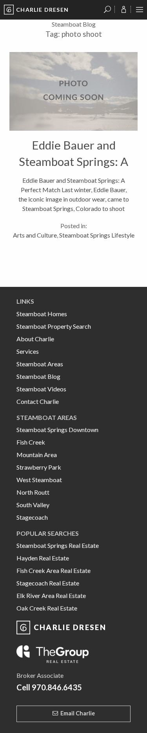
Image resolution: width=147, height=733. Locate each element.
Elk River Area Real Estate (51, 595)
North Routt (32, 492)
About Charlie (35, 338)
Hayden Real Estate (42, 558)
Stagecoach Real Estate (47, 583)
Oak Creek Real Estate (46, 608)
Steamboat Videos (41, 389)
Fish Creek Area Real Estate (53, 570)
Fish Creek (30, 442)
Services (27, 351)
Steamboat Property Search (53, 326)
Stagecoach (32, 517)
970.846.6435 (57, 687)
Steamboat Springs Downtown (57, 429)
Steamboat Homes (41, 313)
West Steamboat (39, 479)
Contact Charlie (37, 401)
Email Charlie (77, 713)
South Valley (32, 504)
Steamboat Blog (38, 376)
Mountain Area (36, 454)
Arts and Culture (35, 235)
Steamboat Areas (39, 363)
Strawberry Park (38, 467)
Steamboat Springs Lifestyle (96, 235)
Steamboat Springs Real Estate (57, 545)
